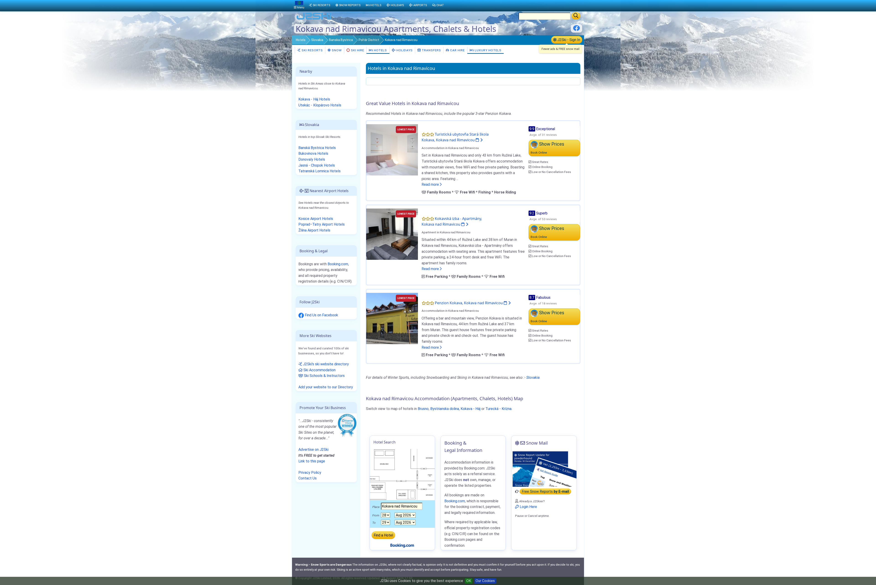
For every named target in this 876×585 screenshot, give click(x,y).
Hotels (300, 40)
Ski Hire (357, 50)
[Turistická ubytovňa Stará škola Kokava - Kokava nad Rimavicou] (392, 149)
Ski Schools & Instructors (324, 376)
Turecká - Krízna (498, 409)
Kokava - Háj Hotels (314, 99)
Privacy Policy (309, 472)
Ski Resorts (312, 50)
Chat (440, 5)
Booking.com (338, 264)
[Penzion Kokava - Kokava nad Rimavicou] (392, 318)
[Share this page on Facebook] (576, 30)
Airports (420, 5)
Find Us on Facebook (321, 315)
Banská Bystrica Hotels (317, 148)
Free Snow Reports (545, 491)
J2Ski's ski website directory (325, 364)
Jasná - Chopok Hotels (316, 165)
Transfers (431, 50)
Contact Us (307, 478)
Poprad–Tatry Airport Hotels (321, 224)
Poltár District (369, 40)
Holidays (404, 50)
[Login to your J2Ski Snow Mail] (543, 468)
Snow (336, 50)
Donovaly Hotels (311, 159)
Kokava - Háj (470, 409)
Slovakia (317, 40)
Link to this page (311, 461)
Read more (431, 184)
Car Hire (457, 50)
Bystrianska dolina (444, 409)
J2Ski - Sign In (568, 40)
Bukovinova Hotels (313, 153)
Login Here (528, 507)
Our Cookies (485, 581)
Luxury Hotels (487, 50)
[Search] (575, 16)
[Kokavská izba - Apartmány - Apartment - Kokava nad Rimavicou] (392, 234)
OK (468, 581)
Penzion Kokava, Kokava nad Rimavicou (469, 302)
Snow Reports (349, 5)
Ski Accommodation (319, 370)
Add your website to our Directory (325, 387)
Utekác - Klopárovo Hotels (319, 105)
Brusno (423, 409)
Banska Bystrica (341, 40)
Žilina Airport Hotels (314, 230)
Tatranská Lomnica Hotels (319, 171)
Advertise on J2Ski (313, 449)
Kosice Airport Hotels (315, 218)
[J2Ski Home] (314, 19)
